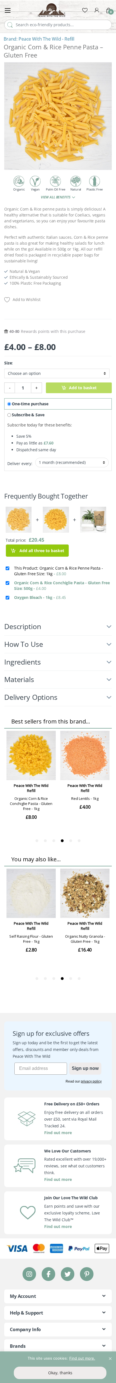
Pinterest (86, 1274)
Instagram (29, 1274)
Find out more (58, 1132)
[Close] (110, 1356)
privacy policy (91, 1081)
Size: (8, 363)
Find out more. (82, 1358)
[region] (58, 1367)
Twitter (67, 1274)
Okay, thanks (60, 1372)
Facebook (48, 1274)
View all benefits (56, 197)
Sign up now (85, 1068)
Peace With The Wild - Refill (46, 39)
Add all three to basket (41, 550)
